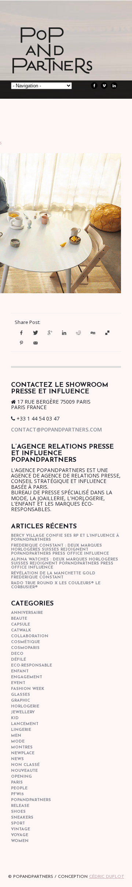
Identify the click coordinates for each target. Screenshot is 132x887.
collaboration (29, 636)
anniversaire (27, 613)
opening (21, 777)
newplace (22, 753)
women (20, 841)
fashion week (27, 689)
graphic (20, 701)
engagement (26, 677)
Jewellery (23, 712)
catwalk (21, 631)
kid (15, 718)
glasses (20, 695)
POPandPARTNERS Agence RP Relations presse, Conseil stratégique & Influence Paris (66, 62)
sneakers (22, 818)
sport (18, 824)
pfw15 (17, 794)
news (17, 759)
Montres (22, 748)
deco (17, 654)
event (18, 683)
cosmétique (25, 642)
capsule (20, 625)
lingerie (21, 730)
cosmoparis (25, 648)
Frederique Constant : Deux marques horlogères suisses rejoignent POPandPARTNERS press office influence (60, 550)
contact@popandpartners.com (56, 429)
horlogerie (25, 707)
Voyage (19, 835)
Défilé (18, 660)
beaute (19, 619)
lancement (24, 724)
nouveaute (24, 771)
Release (20, 806)
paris (17, 783)
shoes (18, 812)
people (19, 788)
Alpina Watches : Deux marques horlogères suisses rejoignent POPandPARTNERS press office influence (64, 564)
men (16, 736)
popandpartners (31, 800)
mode (18, 742)
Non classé (25, 765)
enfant (20, 671)
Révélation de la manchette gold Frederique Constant (53, 575)
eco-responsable (31, 666)
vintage (20, 829)
